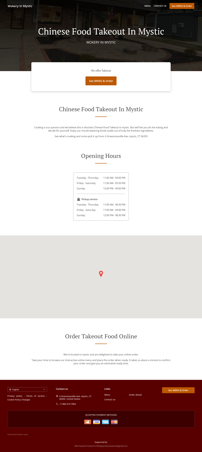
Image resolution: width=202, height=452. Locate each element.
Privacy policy (14, 396)
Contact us (160, 5)
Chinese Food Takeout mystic (17, 434)
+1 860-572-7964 (67, 404)
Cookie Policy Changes (18, 399)
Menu (147, 5)
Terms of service (35, 396)
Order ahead (135, 394)
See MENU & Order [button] (182, 5)
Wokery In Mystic (20, 6)
